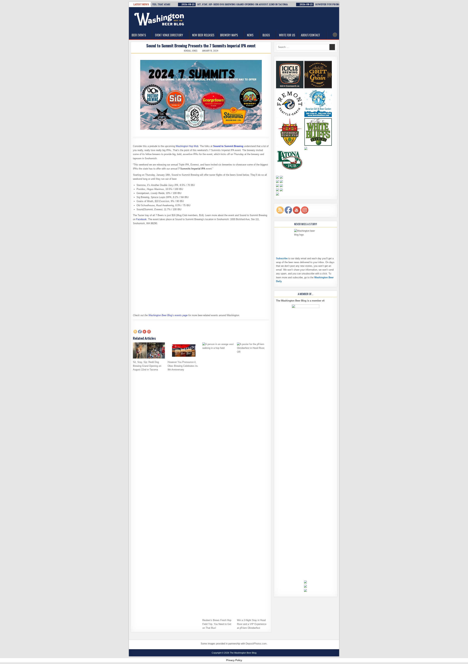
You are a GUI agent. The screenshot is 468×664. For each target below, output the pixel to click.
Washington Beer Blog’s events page (168, 315)
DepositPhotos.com (256, 643)
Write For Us (287, 35)
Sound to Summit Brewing (228, 146)
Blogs (266, 35)
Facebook (141, 219)
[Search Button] (335, 35)
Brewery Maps (229, 35)
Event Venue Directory (169, 35)
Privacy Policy (234, 660)
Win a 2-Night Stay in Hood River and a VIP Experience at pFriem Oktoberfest (251, 624)
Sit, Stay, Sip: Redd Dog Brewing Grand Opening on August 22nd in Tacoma (147, 366)
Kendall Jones (190, 51)
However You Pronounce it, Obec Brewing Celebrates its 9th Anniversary (183, 366)
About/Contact (310, 35)
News (250, 35)
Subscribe (282, 258)
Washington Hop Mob (187, 146)
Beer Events (139, 35)
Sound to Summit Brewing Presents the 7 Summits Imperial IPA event (201, 45)
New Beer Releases (203, 35)
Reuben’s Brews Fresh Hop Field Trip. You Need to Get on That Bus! (216, 624)
